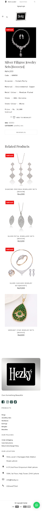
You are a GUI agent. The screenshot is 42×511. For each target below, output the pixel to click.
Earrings (4, 423)
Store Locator (12, 2)
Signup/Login (21, 6)
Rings (3, 415)
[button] (36, 505)
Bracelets (5, 429)
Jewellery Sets (6, 418)
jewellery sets (18, 126)
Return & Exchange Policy (10, 446)
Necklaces (5, 421)
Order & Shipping (7, 440)
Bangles (4, 426)
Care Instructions (7, 443)
